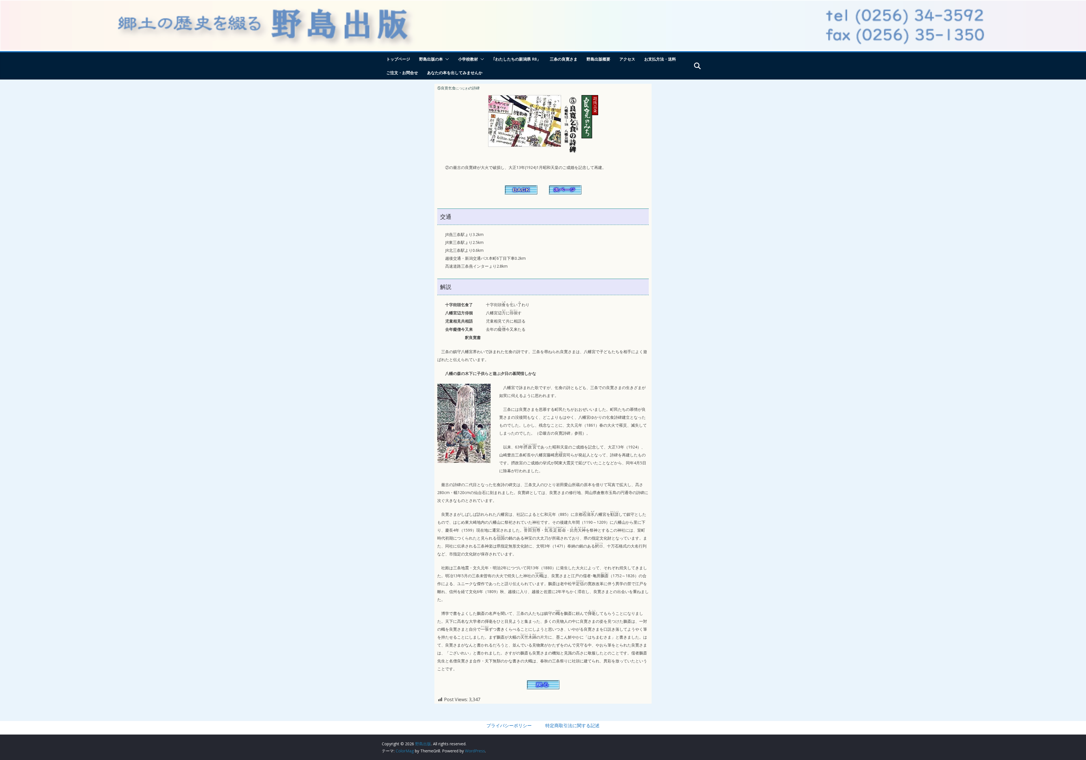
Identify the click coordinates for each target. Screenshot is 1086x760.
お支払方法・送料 (660, 59)
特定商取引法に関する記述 (572, 725)
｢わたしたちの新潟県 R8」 (517, 59)
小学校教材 (468, 59)
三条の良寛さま (564, 59)
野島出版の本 (431, 59)
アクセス (627, 59)
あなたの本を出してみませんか (454, 72)
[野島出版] (543, 3)
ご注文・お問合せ (402, 72)
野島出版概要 (598, 59)
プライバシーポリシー (509, 725)
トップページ (398, 59)
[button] (446, 59)
